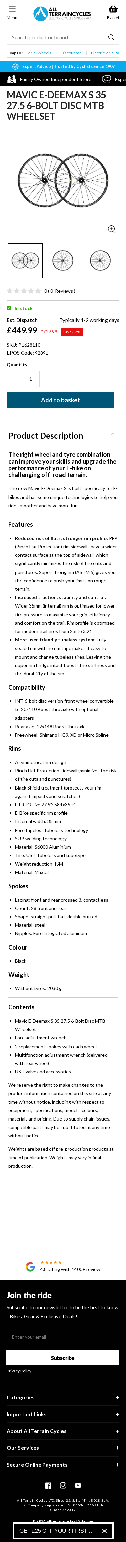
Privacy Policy (19, 1371)
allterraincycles (61, 1521)
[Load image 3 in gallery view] (100, 261)
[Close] (104, 1531)
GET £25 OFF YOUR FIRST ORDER (58, 1531)
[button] (63, 433)
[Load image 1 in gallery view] (25, 261)
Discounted (71, 53)
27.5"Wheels (39, 53)
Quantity (17, 364)
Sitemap (85, 1521)
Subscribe (63, 1358)
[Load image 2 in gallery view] (63, 261)
